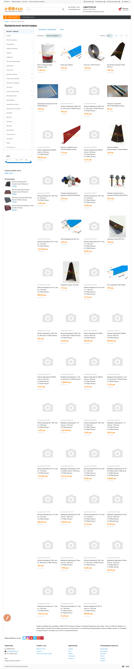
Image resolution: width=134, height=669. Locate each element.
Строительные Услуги (28, 17)
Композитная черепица (12, 78)
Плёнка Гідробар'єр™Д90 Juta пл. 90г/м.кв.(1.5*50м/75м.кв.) (71, 107)
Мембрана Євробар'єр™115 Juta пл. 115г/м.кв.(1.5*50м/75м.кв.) (70, 425)
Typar (61, 29)
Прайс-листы (9, 173)
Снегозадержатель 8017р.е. (70, 239)
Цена (8, 156)
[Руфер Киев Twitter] (24, 638)
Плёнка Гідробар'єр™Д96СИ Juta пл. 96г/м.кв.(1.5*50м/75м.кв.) (46, 152)
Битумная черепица (11, 74)
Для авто (9, 117)
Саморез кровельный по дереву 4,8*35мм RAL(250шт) (70, 194)
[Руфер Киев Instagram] (27, 638)
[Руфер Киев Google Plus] (38, 638)
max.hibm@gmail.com (74, 9)
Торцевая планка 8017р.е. (116, 239)
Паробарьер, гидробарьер (47, 29)
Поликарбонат (10, 44)
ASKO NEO (9, 113)
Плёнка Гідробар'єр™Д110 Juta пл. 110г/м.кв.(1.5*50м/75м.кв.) (93, 608)
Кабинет (126, 1)
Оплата (102, 656)
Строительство (10, 147)
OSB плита (9, 87)
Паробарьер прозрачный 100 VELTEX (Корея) (47, 105)
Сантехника (9, 138)
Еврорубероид (10, 100)
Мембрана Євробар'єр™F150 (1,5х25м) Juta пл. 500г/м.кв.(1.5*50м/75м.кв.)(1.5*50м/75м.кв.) (116, 472)
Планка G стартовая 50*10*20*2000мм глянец (115, 105)
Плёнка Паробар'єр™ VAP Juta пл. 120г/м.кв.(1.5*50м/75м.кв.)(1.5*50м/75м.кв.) (94, 199)
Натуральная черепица (12, 83)
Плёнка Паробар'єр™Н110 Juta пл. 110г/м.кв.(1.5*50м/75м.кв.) (47, 290)
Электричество (10, 134)
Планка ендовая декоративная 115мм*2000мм (117, 148)
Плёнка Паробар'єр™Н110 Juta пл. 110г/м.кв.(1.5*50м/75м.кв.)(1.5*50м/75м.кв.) (94, 291)
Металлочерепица (11, 40)
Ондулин (8, 53)
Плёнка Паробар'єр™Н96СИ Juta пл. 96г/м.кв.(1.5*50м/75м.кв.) (93, 336)
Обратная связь (16, 1)
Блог (69, 651)
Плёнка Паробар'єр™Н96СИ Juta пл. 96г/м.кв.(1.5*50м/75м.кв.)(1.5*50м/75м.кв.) (46, 380)
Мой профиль (104, 649)
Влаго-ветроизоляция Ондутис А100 (44, 66)
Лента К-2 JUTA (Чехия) (92, 65)
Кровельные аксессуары (13, 108)
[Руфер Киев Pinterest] (42, 638)
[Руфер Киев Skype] (34, 638)
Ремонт (8, 143)
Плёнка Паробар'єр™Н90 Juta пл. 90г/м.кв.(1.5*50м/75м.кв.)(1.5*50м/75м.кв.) (71, 336)
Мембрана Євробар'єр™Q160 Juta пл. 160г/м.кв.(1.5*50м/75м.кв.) (70, 517)
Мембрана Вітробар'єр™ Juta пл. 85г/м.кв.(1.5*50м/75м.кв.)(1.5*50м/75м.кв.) (117, 379)
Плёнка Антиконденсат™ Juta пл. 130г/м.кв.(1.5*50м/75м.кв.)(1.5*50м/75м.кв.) (71, 609)
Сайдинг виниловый (12, 48)
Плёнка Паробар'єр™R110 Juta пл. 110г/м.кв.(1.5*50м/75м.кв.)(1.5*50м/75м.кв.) (94, 245)
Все (109, 35)
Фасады (8, 35)
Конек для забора (67, 65)
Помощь (102, 658)
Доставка (103, 653)
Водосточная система (12, 91)
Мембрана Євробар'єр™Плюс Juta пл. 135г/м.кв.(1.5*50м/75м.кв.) (70, 563)
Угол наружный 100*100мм (116, 285)
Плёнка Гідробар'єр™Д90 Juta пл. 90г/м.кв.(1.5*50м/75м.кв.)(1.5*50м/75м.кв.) (94, 108)
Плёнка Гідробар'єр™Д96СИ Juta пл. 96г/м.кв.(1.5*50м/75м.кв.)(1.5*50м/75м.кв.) (93, 153)
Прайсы (70, 653)
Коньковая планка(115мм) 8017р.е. (116, 66)
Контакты (25, 1)
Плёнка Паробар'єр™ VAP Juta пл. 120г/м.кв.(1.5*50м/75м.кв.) (47, 198)
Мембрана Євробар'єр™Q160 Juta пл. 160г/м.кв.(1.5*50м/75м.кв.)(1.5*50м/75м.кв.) (117, 518)
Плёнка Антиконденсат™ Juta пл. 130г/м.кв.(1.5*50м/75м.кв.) (47, 608)
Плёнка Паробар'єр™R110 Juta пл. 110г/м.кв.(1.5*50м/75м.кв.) (47, 244)
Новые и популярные (53, 35)
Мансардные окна (11, 95)
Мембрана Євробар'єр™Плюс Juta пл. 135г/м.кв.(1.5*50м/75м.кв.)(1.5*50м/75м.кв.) (117, 564)
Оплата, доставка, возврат (37, 1)
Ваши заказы (104, 651)
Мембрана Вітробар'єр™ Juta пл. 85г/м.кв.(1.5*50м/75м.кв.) (71, 378)
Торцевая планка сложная (70, 285)
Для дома (9, 121)
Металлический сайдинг (13, 61)
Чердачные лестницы (12, 104)
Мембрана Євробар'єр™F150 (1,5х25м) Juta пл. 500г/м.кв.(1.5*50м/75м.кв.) (70, 471)
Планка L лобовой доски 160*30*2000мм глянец (69, 148)
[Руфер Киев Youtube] (31, 638)
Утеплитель (9, 70)
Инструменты (10, 130)
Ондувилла (9, 57)
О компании (71, 656)
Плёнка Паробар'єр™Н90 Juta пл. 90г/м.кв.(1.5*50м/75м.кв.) (47, 334)
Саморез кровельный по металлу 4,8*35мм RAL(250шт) (117, 194)
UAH (7, 1)
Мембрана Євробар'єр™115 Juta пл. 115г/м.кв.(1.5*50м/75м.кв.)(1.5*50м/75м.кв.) (116, 426)
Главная (70, 649)
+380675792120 (89, 7)
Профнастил (10, 65)
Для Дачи (9, 125)
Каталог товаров (12, 31)
